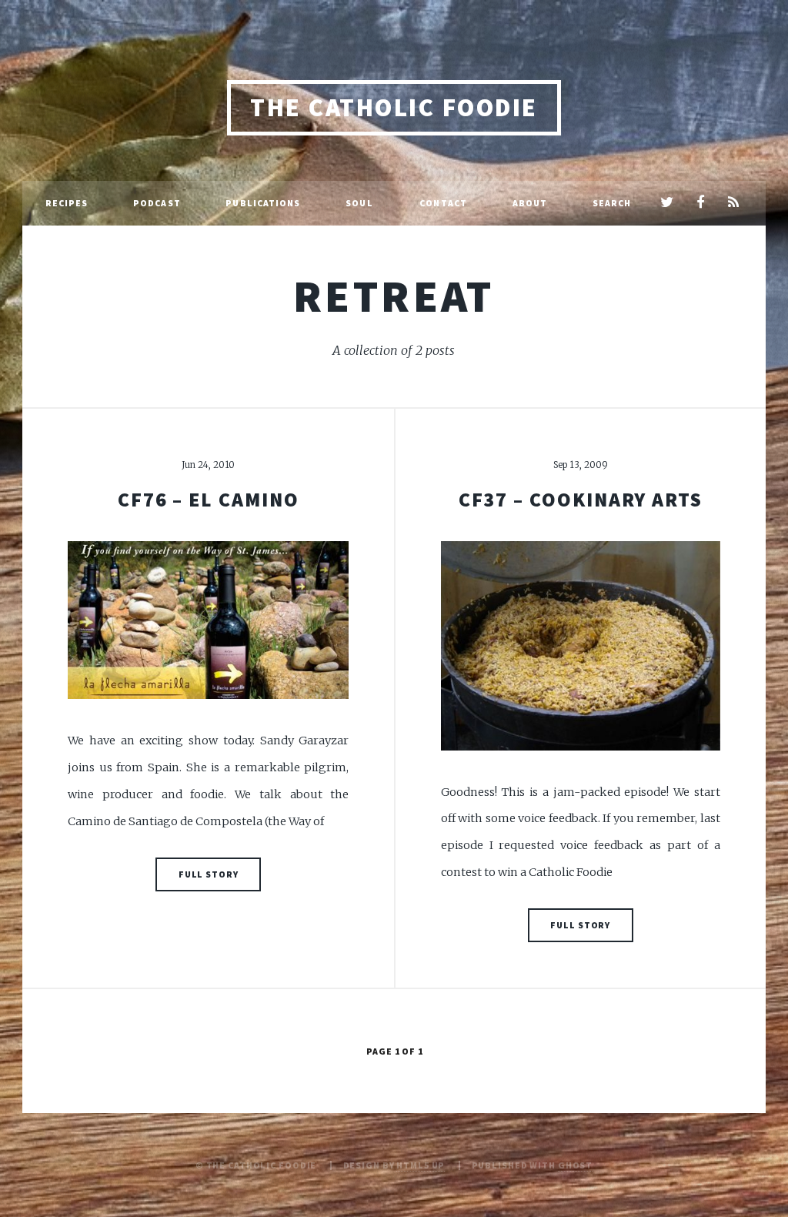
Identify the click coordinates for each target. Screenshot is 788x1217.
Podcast (157, 203)
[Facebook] (700, 203)
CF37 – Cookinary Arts (581, 499)
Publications (262, 203)
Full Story (209, 874)
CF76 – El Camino (208, 499)
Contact (443, 203)
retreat (394, 295)
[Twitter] (666, 203)
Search (612, 203)
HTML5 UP (420, 1165)
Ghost (575, 1165)
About (530, 203)
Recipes (66, 203)
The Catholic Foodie (393, 107)
